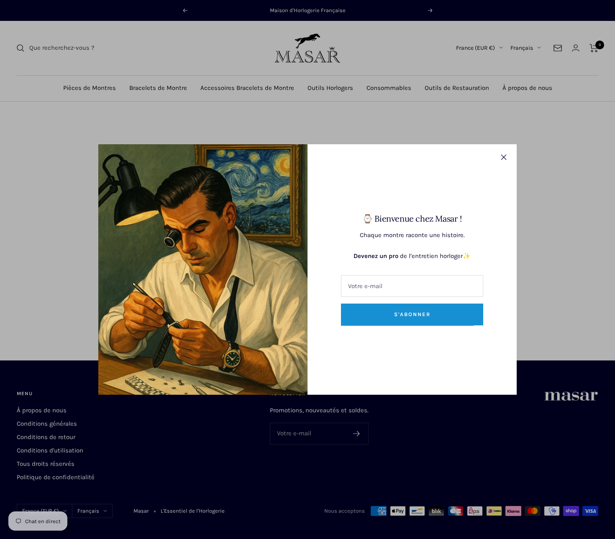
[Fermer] (504, 157)
